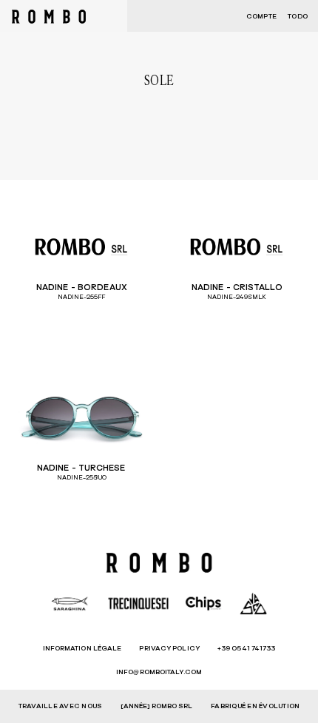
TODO (298, 16)
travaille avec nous (60, 706)
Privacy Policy (169, 648)
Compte (261, 16)
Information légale (82, 648)
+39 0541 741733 (246, 648)
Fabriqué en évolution (255, 706)
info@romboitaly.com (159, 672)
